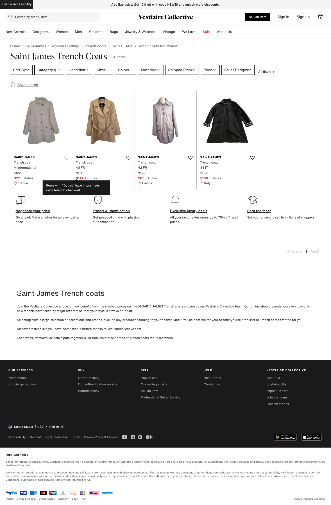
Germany (63, 498)
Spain (75, 498)
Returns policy (88, 391)
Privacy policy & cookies (101, 437)
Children (96, 31)
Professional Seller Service (160, 397)
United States (47, 498)
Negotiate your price (33, 211)
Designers (41, 31)
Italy (84, 498)
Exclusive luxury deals (188, 211)
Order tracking (89, 377)
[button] (320, 17)
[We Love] (199, 32)
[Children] (106, 32)
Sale (206, 31)
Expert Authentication (111, 211)
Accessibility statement (24, 437)
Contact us (212, 384)
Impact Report (277, 391)
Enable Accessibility (17, 4)
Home (15, 46)
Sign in (283, 16)
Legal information (56, 437)
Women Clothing (65, 46)
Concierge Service (22, 384)
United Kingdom (26, 498)
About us (273, 377)
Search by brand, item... (32, 16)
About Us (224, 31)
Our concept (17, 377)
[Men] (85, 32)
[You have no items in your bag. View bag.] (320, 17)
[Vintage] (178, 32)
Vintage (169, 31)
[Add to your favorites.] (66, 157)
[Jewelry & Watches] (159, 32)
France (10, 498)
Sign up (303, 16)
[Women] (71, 32)
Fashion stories (278, 404)
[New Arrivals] (29, 32)
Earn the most (259, 211)
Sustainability (277, 384)
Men (78, 31)
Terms (76, 437)
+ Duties (27, 178)
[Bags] (121, 32)
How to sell (149, 377)
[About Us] (235, 32)
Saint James (35, 46)
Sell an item (257, 16)
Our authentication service (97, 384)
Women (62, 31)
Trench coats (95, 46)
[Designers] (52, 32)
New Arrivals (15, 31)
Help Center (213, 377)
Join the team (277, 397)
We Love (189, 31)
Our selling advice (154, 384)
